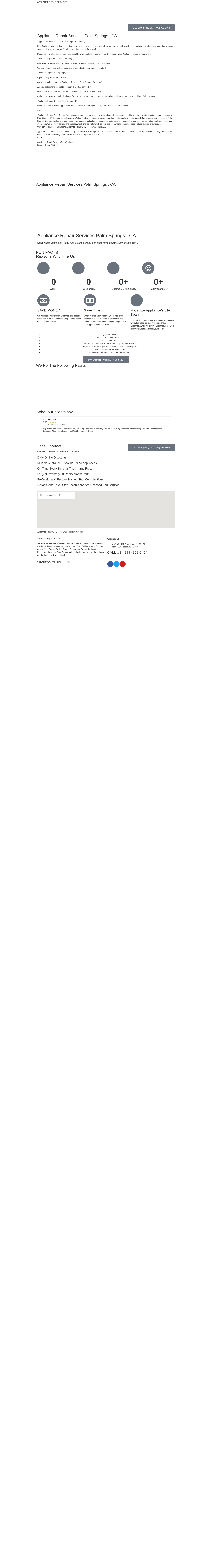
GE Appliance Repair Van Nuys (51, 1021)
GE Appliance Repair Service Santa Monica (56, 1415)
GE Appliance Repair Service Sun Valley (55, 1412)
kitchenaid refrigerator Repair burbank (53, 697)
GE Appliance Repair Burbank (50, 877)
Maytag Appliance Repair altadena (52, 700)
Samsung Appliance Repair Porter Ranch (55, 977)
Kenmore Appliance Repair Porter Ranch (55, 947)
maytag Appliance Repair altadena (52, 662)
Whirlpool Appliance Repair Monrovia (53, 1215)
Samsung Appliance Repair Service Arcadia (56, 1462)
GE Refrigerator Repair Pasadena (52, 1530)
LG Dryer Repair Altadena (48, 762)
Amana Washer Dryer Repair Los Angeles (55, 594)
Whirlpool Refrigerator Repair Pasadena (54, 1168)
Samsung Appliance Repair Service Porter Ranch (58, 1397)
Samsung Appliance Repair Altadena (53, 721)
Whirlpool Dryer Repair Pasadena (52, 1159)
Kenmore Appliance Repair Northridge (54, 953)
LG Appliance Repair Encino (49, 862)
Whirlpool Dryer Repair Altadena (51, 800)
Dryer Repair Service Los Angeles (52, 1418)
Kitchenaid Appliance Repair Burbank (53, 612)
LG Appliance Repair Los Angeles (52, 577)
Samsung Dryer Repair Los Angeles (53, 1074)
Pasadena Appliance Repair (49, 1227)
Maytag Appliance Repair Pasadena (53, 750)
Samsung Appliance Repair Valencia (53, 1518)
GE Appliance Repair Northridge (51, 1015)
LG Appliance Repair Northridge (51, 956)
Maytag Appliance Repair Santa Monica (54, 1209)
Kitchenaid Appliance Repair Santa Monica (56, 1300)
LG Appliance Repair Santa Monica (52, 571)
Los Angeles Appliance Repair (50, 1274)
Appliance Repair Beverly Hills (50, 1203)
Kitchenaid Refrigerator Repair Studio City (55, 1091)
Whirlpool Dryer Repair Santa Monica (53, 1156)
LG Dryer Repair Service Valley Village (54, 1421)
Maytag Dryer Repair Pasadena (51, 756)
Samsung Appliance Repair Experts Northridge (57, 1030)
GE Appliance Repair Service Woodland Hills (57, 1409)
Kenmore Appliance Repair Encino (52, 1324)
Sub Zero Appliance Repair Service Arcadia (56, 1453)
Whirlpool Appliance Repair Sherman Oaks (56, 915)
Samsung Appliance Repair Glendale (53, 1283)
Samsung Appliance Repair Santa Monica (55, 1174)
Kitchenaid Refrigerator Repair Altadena (54, 774)
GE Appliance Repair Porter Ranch (52, 1018)
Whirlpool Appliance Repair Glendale (53, 1362)
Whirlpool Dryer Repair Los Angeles (53, 1150)
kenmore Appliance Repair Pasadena (53, 686)
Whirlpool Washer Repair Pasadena (53, 1136)
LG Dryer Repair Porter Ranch (50, 1100)
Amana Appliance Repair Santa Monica (54, 1224)
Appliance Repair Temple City (50, 1191)
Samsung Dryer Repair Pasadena (52, 680)
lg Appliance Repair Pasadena (50, 665)
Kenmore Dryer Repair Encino (50, 1483)
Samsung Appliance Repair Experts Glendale (57, 1041)
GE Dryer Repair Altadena (48, 736)
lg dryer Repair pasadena (48, 636)
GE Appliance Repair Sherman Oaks (53, 1024)
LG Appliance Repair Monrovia (50, 1127)
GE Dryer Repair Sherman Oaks (51, 1106)
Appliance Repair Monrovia (49, 1183)
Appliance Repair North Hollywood (52, 1194)
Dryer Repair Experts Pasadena (51, 1050)
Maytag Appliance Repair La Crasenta (53, 1312)
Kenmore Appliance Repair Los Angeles (54, 606)
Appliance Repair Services (49, 538)
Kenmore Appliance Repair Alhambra (53, 603)
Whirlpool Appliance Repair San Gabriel (54, 906)
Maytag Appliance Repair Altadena (52, 624)
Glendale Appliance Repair (49, 1356)
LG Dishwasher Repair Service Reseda (54, 1471)
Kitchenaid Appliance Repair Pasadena (54, 618)
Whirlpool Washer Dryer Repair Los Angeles (56, 591)
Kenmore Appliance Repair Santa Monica (55, 1180)
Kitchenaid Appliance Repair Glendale (54, 880)
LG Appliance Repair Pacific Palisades (54, 1503)
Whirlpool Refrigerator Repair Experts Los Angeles (59, 1059)
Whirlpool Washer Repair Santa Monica (54, 1133)
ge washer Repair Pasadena (49, 650)
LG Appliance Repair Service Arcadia (53, 1465)
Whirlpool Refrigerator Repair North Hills (55, 1162)
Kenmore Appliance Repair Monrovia (53, 1200)
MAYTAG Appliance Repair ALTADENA (54, 659)
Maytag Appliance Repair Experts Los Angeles (57, 1036)
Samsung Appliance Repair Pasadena (54, 677)
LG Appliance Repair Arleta (49, 844)
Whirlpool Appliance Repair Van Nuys (53, 1436)
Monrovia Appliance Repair (49, 1212)
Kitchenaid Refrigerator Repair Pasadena (55, 1094)
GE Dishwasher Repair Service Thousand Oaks (58, 1474)
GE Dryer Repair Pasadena (49, 656)
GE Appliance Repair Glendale (50, 874)
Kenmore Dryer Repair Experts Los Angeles (56, 1056)
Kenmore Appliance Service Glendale (53, 936)
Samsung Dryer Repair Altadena (51, 818)
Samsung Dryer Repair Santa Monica (53, 1144)
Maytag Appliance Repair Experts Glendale (56, 1038)
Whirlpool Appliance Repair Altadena (53, 715)
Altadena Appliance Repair (49, 1230)
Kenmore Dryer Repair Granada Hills (53, 1480)
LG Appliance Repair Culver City (51, 580)
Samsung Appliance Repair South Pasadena (56, 1547)
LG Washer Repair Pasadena (50, 1241)
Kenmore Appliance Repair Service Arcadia (56, 1459)
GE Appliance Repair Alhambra (51, 597)
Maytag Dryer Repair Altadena (50, 703)
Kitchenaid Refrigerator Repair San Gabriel (56, 1088)
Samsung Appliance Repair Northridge (54, 968)
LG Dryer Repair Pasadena (49, 1097)
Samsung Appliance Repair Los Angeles (55, 1171)
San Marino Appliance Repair (50, 1080)
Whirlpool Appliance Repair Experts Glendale (57, 1044)
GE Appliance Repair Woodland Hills (53, 1118)
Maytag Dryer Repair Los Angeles (52, 1071)
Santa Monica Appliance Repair (51, 1250)
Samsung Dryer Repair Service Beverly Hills (56, 1424)
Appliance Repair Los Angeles (50, 1550)
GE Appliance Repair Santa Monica (52, 589)
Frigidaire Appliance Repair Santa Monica (55, 1186)
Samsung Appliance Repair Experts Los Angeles (58, 1033)
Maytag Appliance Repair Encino (51, 1277)
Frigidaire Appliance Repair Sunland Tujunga (57, 1006)
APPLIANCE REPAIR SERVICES (52, 2)
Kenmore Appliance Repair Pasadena (53, 950)
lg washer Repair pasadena (49, 639)
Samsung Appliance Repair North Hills (54, 974)
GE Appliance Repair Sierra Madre (52, 1124)
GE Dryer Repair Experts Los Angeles (53, 1053)
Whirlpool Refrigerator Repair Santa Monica (56, 1165)
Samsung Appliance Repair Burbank (53, 853)
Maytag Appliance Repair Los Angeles (54, 1306)
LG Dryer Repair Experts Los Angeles (53, 1047)
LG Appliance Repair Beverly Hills (52, 1544)
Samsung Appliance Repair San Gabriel (54, 903)
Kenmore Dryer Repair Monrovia (51, 1112)
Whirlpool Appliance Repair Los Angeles (55, 909)
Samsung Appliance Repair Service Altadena (57, 1447)
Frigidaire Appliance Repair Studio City (54, 1009)
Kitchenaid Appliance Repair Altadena (53, 768)
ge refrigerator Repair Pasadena (51, 653)
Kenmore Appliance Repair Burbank (53, 1333)
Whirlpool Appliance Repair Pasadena (54, 630)
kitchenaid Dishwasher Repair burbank (54, 709)
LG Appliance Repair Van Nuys (50, 1433)
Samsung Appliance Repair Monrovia (53, 1218)
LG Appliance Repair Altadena (50, 718)
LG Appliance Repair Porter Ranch (52, 962)
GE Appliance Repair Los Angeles (52, 600)
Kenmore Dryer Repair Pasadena (51, 786)
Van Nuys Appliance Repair (49, 1291)
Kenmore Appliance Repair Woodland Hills (56, 1321)
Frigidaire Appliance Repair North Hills (54, 1003)
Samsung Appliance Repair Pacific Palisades (57, 1488)
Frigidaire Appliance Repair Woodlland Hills (56, 1012)
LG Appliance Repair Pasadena (51, 586)
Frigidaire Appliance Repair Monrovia (53, 1244)
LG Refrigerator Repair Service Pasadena (55, 1388)
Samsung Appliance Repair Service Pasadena (57, 1400)
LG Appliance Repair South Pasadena (54, 997)
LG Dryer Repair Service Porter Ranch (54, 1430)
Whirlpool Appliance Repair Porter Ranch (55, 912)
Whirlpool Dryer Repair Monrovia (51, 1153)
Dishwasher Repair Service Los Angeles (55, 1468)
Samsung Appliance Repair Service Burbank (56, 1450)
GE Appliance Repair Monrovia (50, 1121)
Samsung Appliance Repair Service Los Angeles (58, 1394)
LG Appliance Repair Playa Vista (51, 1380)
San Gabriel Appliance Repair (50, 897)
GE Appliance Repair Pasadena (51, 615)
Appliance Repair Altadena (49, 706)
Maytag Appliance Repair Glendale (52, 883)
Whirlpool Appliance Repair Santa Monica (55, 918)
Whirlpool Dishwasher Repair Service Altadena (57, 1477)
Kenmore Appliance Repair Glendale (53, 886)
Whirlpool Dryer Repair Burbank (51, 744)
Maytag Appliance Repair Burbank (52, 1336)
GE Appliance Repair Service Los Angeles (55, 1406)
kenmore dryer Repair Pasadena (51, 691)
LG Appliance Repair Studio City (51, 994)
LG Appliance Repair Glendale (50, 871)
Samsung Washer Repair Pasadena (53, 1233)
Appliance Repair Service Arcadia (52, 1456)
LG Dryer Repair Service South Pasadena (55, 1427)
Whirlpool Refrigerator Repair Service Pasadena (58, 1391)
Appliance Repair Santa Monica (51, 1262)
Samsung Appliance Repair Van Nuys (53, 1438)
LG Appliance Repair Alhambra (50, 609)
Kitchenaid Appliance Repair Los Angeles (55, 1297)
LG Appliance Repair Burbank (50, 933)
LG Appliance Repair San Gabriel (51, 900)
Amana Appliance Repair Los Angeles (53, 1280)
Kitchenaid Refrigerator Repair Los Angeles (56, 1086)
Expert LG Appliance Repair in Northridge (55, 1027)
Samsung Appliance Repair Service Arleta (55, 1444)
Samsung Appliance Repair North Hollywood (56, 1512)
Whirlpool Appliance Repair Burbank (53, 739)
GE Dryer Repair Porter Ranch (50, 1103)
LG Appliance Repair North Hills (51, 980)
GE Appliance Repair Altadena (50, 712)
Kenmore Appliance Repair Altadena (53, 627)
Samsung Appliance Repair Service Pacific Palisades (60, 1403)
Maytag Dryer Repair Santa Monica (52, 1138)
